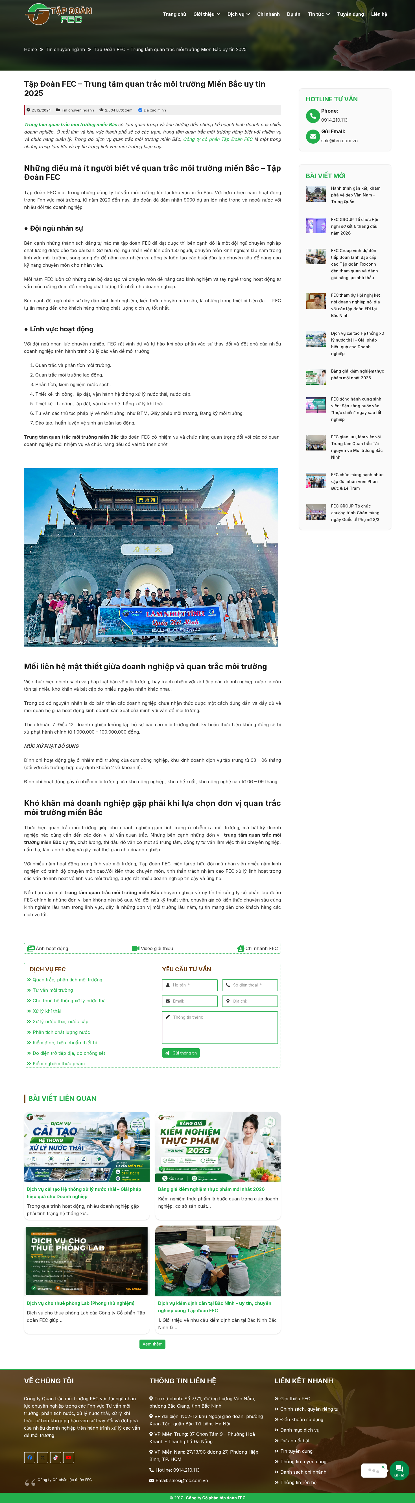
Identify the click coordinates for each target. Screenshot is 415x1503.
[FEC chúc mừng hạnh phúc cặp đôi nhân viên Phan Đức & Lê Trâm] (316, 476)
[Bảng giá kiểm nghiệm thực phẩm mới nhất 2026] (316, 373)
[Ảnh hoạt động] (31, 948)
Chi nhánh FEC (262, 948)
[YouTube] (68, 1457)
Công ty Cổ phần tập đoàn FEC (65, 1479)
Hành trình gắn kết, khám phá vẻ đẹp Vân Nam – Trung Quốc (355, 195)
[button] (217, 14)
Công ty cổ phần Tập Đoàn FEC (218, 139)
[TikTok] (55, 1457)
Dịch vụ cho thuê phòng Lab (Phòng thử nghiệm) (81, 1303)
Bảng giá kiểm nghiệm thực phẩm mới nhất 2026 (211, 1189)
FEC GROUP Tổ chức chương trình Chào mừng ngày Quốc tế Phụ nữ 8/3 (355, 513)
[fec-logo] (60, 14)
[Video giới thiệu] (136, 948)
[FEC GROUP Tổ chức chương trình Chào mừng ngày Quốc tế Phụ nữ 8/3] (316, 508)
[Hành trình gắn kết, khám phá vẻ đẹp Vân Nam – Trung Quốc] (316, 190)
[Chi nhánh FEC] (241, 948)
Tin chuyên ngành (78, 110)
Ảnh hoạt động (52, 948)
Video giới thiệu (157, 948)
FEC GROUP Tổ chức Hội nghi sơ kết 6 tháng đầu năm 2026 (354, 226)
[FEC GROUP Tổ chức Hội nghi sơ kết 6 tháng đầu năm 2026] (316, 221)
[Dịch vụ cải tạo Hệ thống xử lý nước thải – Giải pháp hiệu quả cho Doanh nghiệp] (316, 335)
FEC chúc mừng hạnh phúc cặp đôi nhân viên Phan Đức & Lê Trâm (357, 481)
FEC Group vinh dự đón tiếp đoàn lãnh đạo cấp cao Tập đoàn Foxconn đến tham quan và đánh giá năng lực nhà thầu (354, 264)
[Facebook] (29, 1457)
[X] (42, 1457)
